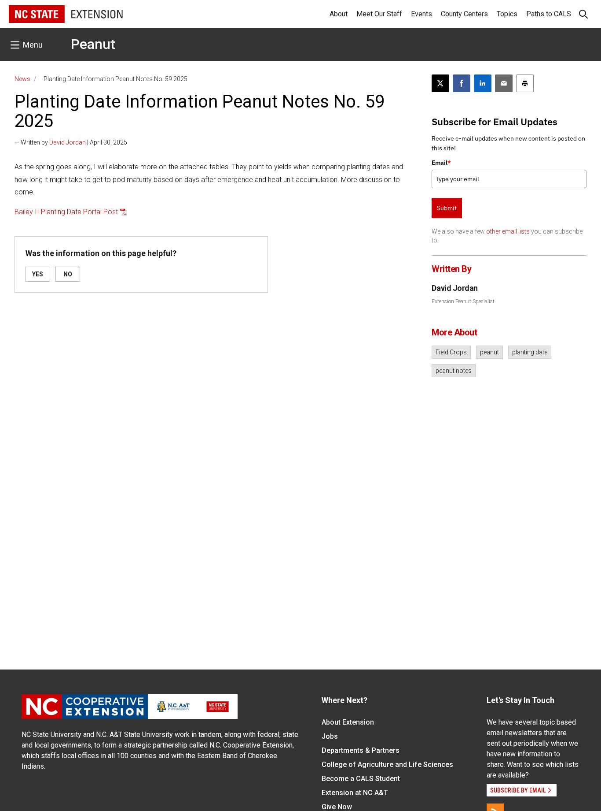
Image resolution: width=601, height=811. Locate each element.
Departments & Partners (360, 750)
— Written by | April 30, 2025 (71, 142)
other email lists (508, 231)
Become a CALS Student (361, 778)
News (22, 78)
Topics (507, 14)
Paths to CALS (548, 14)
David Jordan (67, 142)
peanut (489, 352)
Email (441, 163)
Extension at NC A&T (355, 793)
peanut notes (454, 370)
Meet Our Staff (379, 14)
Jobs (330, 736)
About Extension (348, 722)
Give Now (337, 807)
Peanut (93, 44)
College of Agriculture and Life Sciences (387, 764)
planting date (529, 352)
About (339, 14)
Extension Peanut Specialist (463, 301)
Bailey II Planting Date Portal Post (66, 212)
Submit (447, 208)
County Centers (464, 14)
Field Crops (451, 352)
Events (421, 14)
